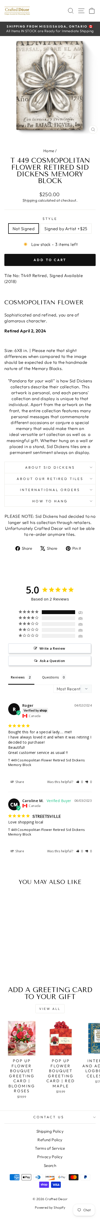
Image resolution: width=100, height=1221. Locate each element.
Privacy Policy (50, 1156)
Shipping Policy (50, 1131)
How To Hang (50, 501)
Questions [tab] (50, 677)
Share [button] (19, 782)
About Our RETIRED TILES (50, 479)
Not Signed (24, 228)
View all (50, 1009)
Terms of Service (50, 1148)
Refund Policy (49, 1139)
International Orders (50, 490)
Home (48, 150)
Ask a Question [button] (52, 660)
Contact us (48, 1117)
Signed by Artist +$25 (65, 228)
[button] (79, 782)
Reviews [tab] (18, 677)
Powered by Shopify (50, 1207)
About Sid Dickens (50, 467)
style (50, 219)
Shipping (30, 200)
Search (50, 1165)
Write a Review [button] (52, 648)
